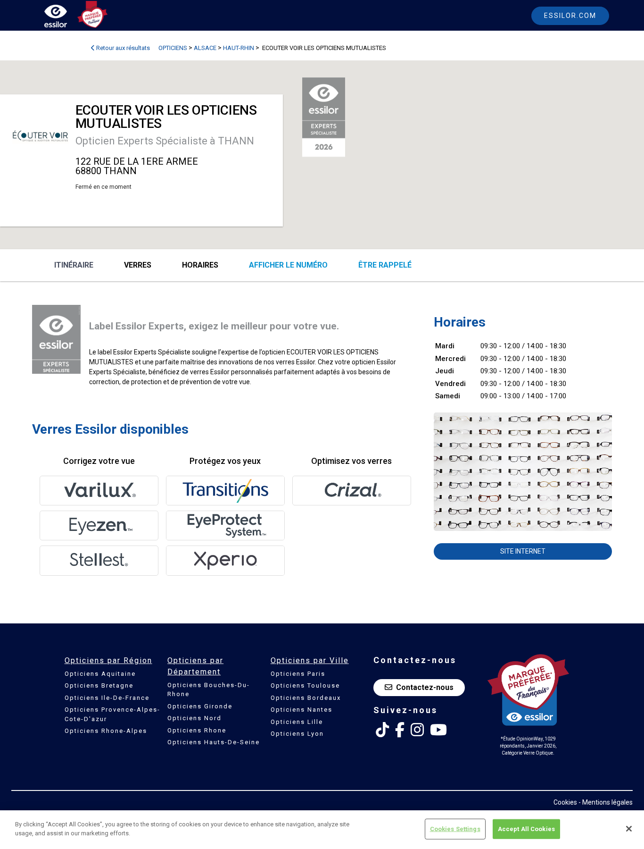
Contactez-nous (425, 687)
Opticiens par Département (195, 666)
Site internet (522, 551)
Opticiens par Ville (310, 660)
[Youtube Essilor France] (438, 730)
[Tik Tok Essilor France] (382, 730)
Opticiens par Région (108, 660)
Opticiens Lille (297, 721)
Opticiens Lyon (297, 733)
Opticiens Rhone (196, 730)
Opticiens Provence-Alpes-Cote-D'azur (112, 714)
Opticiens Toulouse (305, 685)
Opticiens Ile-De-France (107, 697)
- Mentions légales (605, 802)
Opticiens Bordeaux (306, 697)
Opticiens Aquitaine (100, 673)
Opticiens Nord (194, 718)
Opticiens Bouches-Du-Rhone (208, 689)
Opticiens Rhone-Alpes (106, 730)
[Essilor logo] (65, 18)
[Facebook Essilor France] (400, 730)
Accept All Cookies (526, 828)
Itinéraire (73, 265)
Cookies (565, 802)
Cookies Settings (455, 828)
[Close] (629, 828)
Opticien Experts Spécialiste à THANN (164, 141)
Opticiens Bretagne (99, 685)
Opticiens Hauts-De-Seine (213, 742)
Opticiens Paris (298, 673)
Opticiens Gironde (199, 706)
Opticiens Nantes (301, 709)
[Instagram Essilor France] (417, 730)
